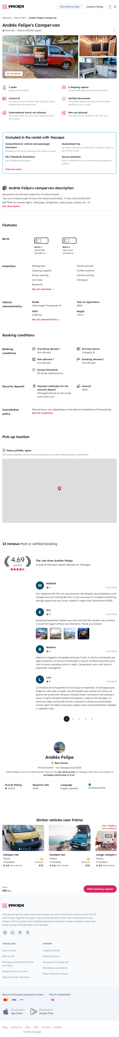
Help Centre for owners (55, 973)
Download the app (69, 6)
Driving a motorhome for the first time (18, 964)
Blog (4, 1027)
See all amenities (42, 289)
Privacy (46, 1027)
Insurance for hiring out (55, 962)
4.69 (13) (9, 30)
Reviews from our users (15, 971)
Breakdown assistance (55, 967)
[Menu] (112, 6)
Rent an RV (8, 956)
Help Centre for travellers (16, 977)
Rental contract (51, 956)
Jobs (27, 1027)
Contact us (16, 1027)
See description (11, 206)
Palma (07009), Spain (29, 30)
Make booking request (100, 889)
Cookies (57, 1027)
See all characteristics (45, 319)
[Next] (40, 838)
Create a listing (94, 6)
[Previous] (5, 838)
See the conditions (42, 412)
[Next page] (92, 719)
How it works (9, 950)
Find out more (13, 169)
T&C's (36, 1027)
